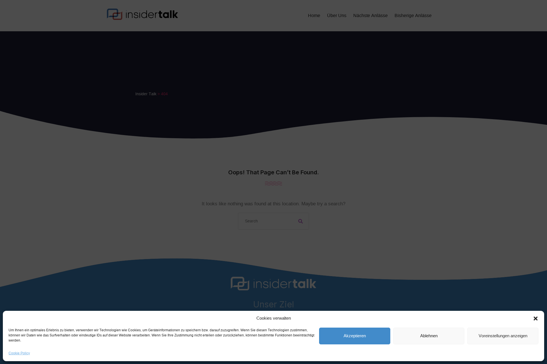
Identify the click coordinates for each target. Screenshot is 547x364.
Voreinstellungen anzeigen (503, 336)
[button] (535, 318)
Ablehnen (429, 336)
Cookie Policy (19, 353)
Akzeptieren (355, 336)
